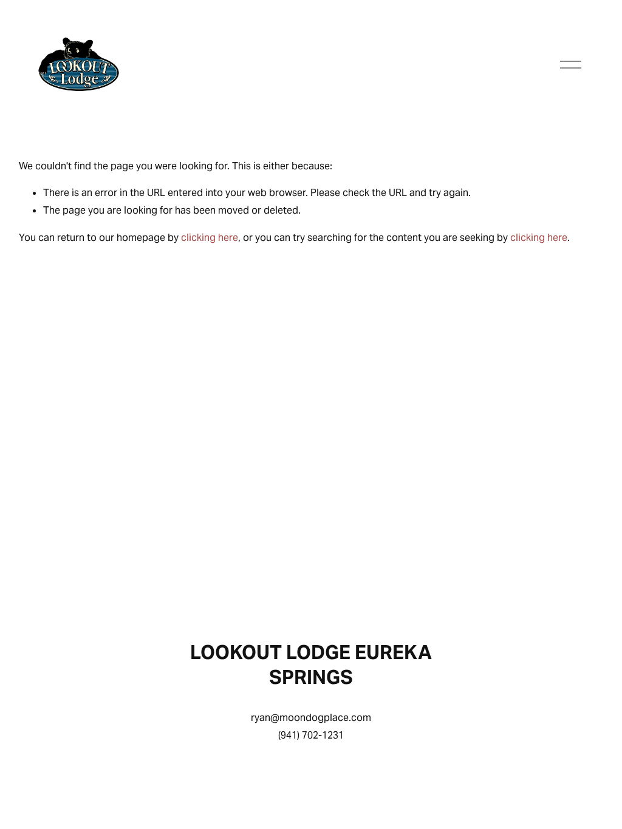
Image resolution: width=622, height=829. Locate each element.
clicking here (209, 237)
